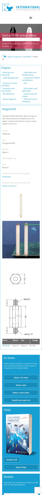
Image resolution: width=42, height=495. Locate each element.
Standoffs (27, 57)
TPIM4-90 (6, 346)
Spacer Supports (14, 57)
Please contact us (9, 186)
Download (6, 176)
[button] (31, 18)
